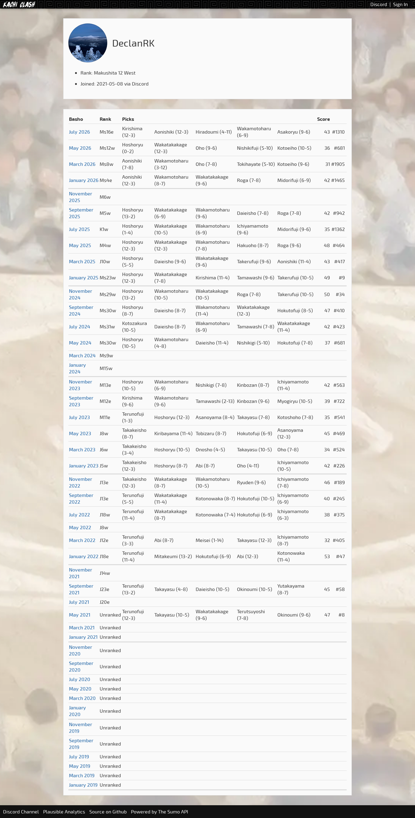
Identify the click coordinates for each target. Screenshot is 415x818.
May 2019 (79, 766)
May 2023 (80, 433)
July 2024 (79, 326)
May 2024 (80, 342)
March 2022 (82, 540)
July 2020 (79, 679)
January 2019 (83, 784)
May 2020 (80, 688)
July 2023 (79, 417)
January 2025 (83, 277)
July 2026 (79, 131)
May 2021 (79, 614)
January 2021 (83, 637)
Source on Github (108, 811)
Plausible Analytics (64, 811)
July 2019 (79, 756)
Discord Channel (21, 811)
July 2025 (79, 229)
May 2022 (80, 527)
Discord (378, 4)
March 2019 (81, 775)
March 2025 (82, 261)
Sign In (400, 4)
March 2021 (81, 627)
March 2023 (82, 449)
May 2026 (80, 148)
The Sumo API (173, 811)
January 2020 (77, 711)
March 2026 (82, 164)
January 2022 (83, 556)
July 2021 (79, 602)
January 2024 (77, 368)
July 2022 (79, 514)
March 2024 (82, 355)
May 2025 (80, 245)
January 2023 (83, 465)
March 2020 (82, 698)
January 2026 (83, 180)
